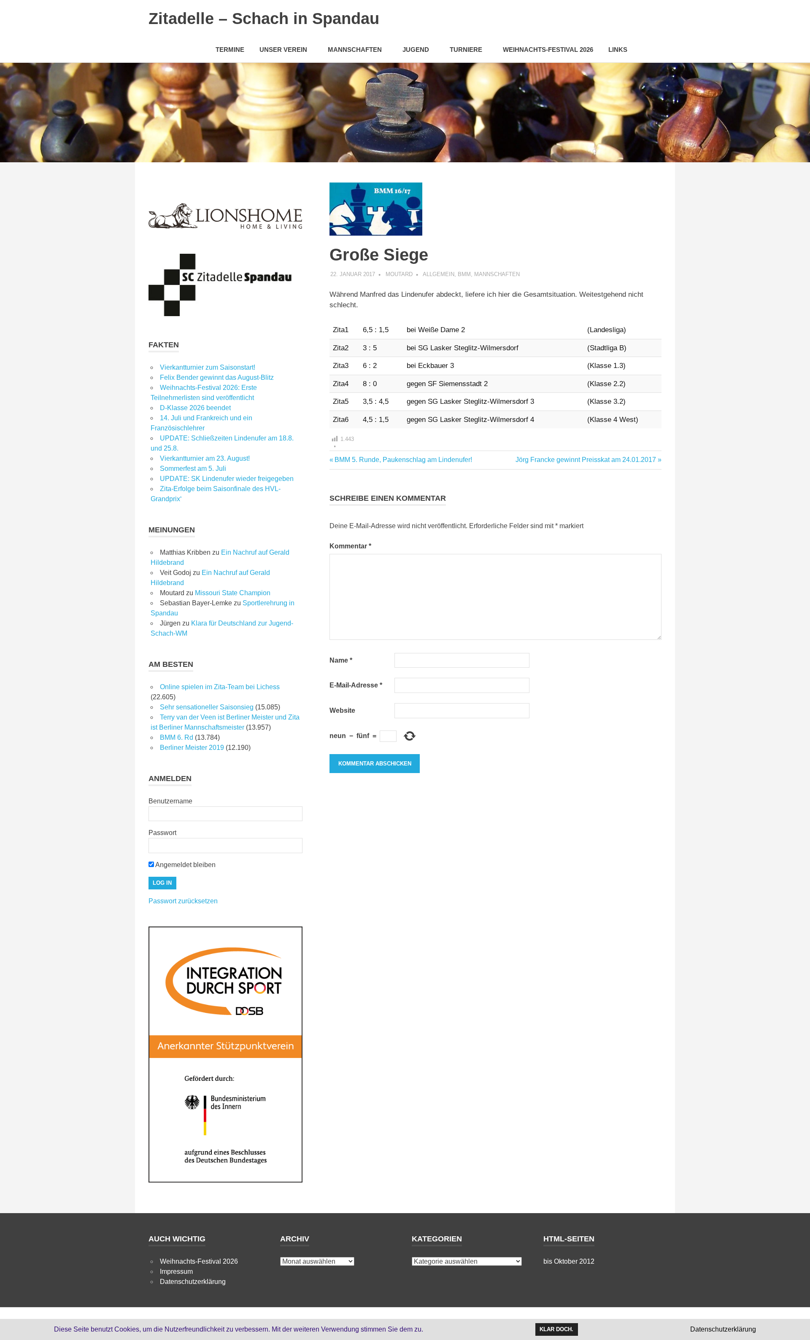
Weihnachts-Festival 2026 (548, 49)
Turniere (466, 49)
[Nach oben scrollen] (795, 1325)
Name (340, 660)
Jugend (415, 49)
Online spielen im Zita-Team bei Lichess (220, 686)
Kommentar (350, 546)
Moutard (399, 274)
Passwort (162, 832)
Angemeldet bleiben (185, 864)
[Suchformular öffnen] (651, 49)
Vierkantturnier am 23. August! (205, 458)
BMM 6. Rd (176, 737)
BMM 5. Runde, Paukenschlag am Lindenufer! (403, 459)
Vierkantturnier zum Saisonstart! (207, 367)
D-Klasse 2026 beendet (195, 407)
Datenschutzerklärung (193, 1281)
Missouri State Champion (232, 592)
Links (617, 49)
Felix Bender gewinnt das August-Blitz (217, 377)
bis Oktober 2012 (568, 1261)
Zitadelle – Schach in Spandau (263, 18)
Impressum (176, 1271)
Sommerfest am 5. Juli (193, 468)
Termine (230, 49)
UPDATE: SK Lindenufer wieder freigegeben (227, 478)
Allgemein (438, 274)
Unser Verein (283, 49)
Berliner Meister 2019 (192, 747)
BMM (464, 274)
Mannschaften (355, 49)
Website (342, 710)
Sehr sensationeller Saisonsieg (207, 707)
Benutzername (170, 801)
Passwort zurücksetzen (183, 901)
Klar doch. (556, 1329)
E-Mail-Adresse (355, 685)
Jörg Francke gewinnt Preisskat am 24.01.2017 (586, 459)
